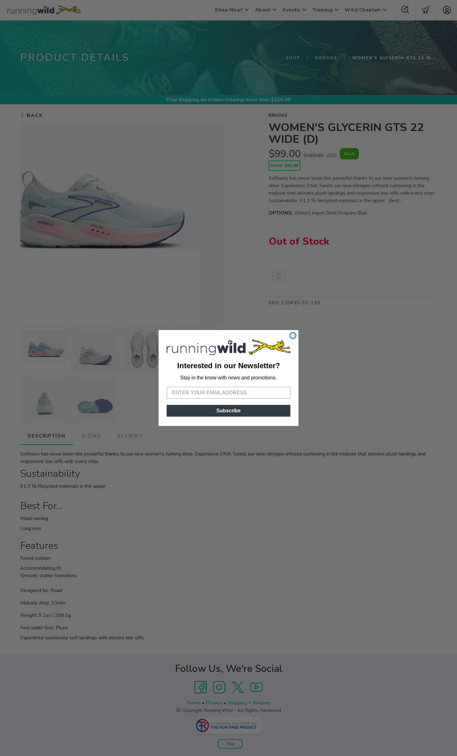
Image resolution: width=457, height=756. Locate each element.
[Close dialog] (293, 336)
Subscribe (228, 410)
